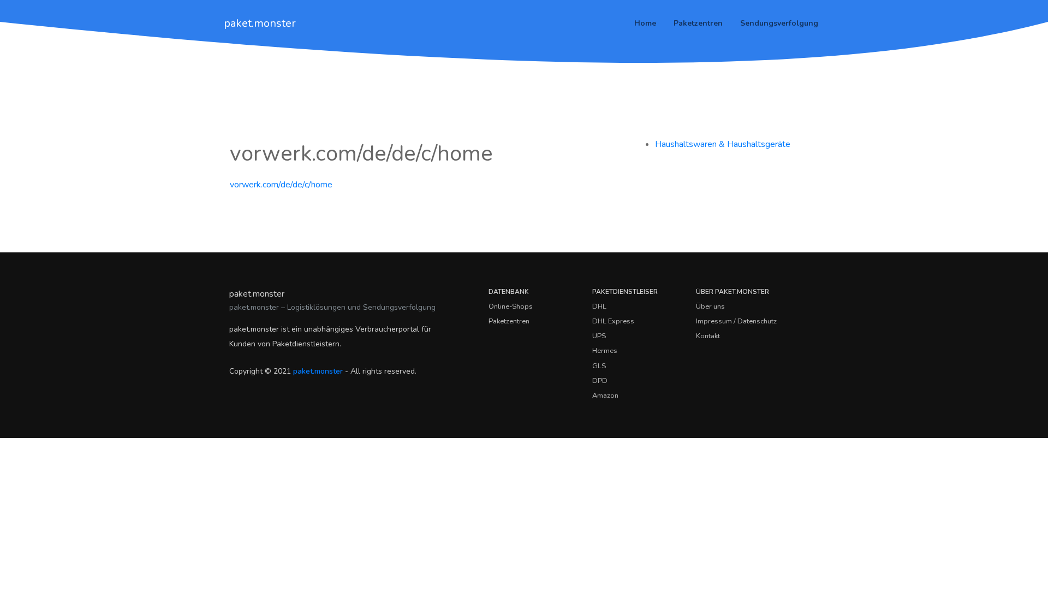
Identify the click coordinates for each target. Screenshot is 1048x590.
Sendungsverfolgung (779, 23)
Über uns (710, 306)
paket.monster (260, 23)
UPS (599, 336)
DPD (600, 381)
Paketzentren (698, 23)
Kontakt (708, 336)
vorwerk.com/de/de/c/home (281, 185)
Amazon (605, 395)
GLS (599, 366)
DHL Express (613, 321)
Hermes (604, 351)
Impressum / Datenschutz (736, 321)
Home (645, 23)
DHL (599, 306)
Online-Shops (511, 306)
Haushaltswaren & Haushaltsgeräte (722, 144)
